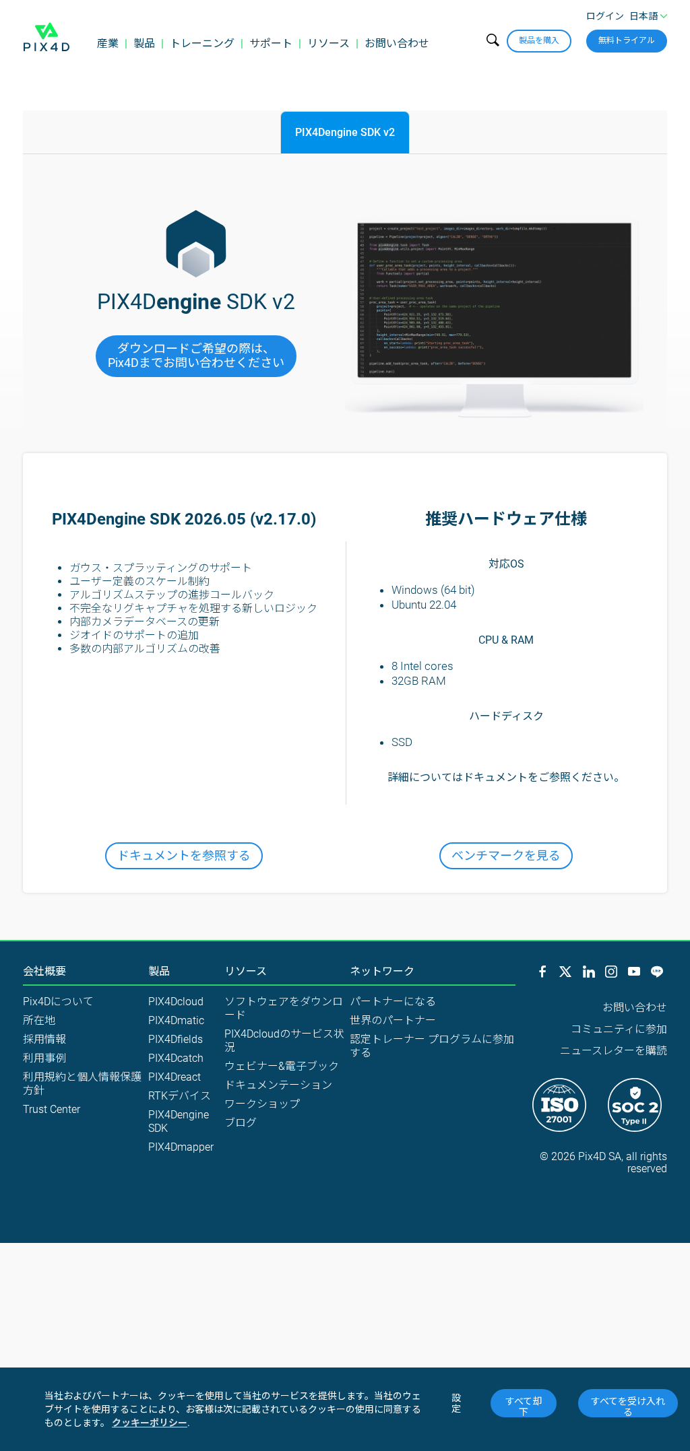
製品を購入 (539, 40)
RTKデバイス (179, 1095)
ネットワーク (382, 972)
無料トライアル (626, 40)
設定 (456, 1403)
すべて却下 (523, 1406)
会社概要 (44, 972)
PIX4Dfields (175, 1039)
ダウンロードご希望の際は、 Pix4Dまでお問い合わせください (196, 355)
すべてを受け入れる (628, 1406)
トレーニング (202, 43)
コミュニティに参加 (619, 1029)
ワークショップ (262, 1104)
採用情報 (44, 1039)
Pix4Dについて (58, 1001)
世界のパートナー (393, 1020)
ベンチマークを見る (506, 855)
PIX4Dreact (174, 1077)
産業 (108, 43)
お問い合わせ (397, 43)
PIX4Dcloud (175, 1001)
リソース (328, 43)
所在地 (39, 1020)
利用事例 (44, 1058)
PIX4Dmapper (181, 1147)
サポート (270, 43)
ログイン (605, 16)
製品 (144, 43)
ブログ (240, 1122)
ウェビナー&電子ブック (281, 1066)
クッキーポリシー (149, 1422)
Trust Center (51, 1109)
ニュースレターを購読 (613, 1050)
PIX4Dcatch (175, 1058)
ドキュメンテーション (278, 1085)
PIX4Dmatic (176, 1020)
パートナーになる (393, 1001)
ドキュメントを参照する (184, 855)
